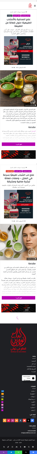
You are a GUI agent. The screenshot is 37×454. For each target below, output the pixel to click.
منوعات (19, 12)
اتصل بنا (34, 371)
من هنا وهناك (31, 399)
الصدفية (33, 131)
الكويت (33, 402)
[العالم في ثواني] (30, 5)
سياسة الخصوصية (31, 366)
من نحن (34, 363)
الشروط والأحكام (31, 369)
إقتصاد (33, 404)
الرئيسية (24, 12)
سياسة (33, 391)
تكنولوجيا (32, 393)
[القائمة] (35, 6)
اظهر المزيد (19, 144)
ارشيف (33, 410)
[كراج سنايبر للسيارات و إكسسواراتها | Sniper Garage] (18, 50)
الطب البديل (13, 12)
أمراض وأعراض (25, 15)
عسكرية (33, 407)
